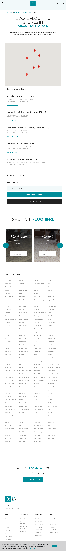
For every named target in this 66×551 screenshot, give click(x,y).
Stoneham (8, 412)
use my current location (34, 195)
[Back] (6, 245)
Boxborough (9, 296)
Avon (21, 287)
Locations (17, 12)
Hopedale (22, 335)
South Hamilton (53, 406)
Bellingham (23, 290)
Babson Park (52, 287)
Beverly (7, 293)
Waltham (22, 422)
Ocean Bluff (23, 387)
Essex (50, 319)
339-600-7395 (11, 148)
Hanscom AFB (38, 329)
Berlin (50, 290)
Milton (21, 361)
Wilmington (23, 438)
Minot (50, 361)
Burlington (8, 303)
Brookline (22, 300)
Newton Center (39, 367)
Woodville (22, 441)
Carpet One (8, 12)
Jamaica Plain (52, 338)
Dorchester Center (40, 312)
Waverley (51, 422)
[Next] (60, 245)
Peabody (37, 387)
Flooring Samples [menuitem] (22, 522)
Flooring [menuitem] (7, 519)
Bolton (36, 293)
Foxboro (36, 322)
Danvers (36, 309)
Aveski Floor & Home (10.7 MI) (20, 96)
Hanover (22, 329)
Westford (51, 432)
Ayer (35, 287)
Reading (22, 393)
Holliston (8, 335)
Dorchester (23, 312)
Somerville (8, 406)
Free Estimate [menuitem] (9, 536)
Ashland (50, 283)
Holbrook (51, 332)
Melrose (50, 354)
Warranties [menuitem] (38, 532)
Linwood (51, 341)
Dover (50, 312)
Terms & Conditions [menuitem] (53, 528)
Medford (22, 354)
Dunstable (22, 316)
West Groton (23, 428)
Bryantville (51, 300)
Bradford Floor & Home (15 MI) (21, 143)
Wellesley (22, 425)
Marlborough (52, 348)
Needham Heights (54, 364)
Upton (7, 419)
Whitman (8, 438)
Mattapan (37, 351)
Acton (36, 280)
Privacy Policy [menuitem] (54, 532)
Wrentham (37, 441)
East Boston (52, 316)
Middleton (37, 358)
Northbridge (23, 383)
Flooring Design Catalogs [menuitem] (24, 527)
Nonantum (51, 370)
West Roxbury (24, 432)
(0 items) (63, 3)
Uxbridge (22, 419)
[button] (57, 3)
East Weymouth (39, 319)
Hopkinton (37, 335)
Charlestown (9, 306)
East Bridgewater (10, 319)
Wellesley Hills (38, 425)
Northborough (9, 383)
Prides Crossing (39, 390)
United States (9, 508)
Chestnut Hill (52, 306)
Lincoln (36, 341)
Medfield (8, 354)
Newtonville (37, 370)
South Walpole (10, 409)
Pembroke (51, 387)
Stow (35, 412)
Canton (36, 303)
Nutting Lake (9, 387)
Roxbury (50, 396)
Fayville (21, 322)
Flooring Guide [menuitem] (39, 524)
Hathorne (22, 332)
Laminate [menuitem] (7, 530)
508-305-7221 (11, 101)
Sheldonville (23, 403)
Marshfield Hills (24, 351)
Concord (22, 309)
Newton (22, 367)
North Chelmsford (54, 374)
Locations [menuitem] (53, 521)
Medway (36, 354)
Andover (8, 283)
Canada (17, 508)
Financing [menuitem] (8, 539)
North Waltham (39, 380)
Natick (21, 364)
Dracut (7, 316)
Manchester (23, 348)
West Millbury (52, 428)
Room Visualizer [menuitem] (24, 519)
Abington (8, 280)
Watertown (37, 422)
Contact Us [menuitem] (53, 524)
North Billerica (38, 374)
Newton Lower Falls (11, 370)
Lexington (22, 341)
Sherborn (37, 403)
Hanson (50, 329)
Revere (50, 393)
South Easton (38, 406)
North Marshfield (24, 377)
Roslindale (22, 396)
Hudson (50, 335)
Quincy (50, 390)
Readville (37, 393)
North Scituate (9, 380)
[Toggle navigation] (2, 3)
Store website (22, 101)
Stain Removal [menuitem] (39, 519)
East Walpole (23, 319)
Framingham (52, 322)
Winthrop (51, 438)
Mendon (7, 358)
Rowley (36, 396)
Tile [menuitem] (6, 533)
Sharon (7, 403)
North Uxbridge (24, 380)
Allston (50, 280)
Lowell (21, 345)
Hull (6, 338)
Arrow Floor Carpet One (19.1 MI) (22, 159)
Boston (50, 293)
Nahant (7, 364)
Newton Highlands (54, 367)
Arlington (22, 283)
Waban (36, 419)
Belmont (36, 290)
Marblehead (38, 348)
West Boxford (9, 428)
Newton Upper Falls (25, 370)
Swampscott (9, 416)
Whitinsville (51, 435)
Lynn (35, 345)
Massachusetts (27, 12)
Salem (21, 399)
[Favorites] (60, 3)
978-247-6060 (11, 164)
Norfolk (7, 374)
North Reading (53, 377)
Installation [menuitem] (38, 535)
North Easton (9, 377)
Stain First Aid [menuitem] (39, 521)
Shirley (50, 403)
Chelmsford (23, 306)
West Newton (9, 432)
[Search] (59, 188)
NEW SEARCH (54, 89)
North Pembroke (39, 377)
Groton (50, 325)
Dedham (51, 309)
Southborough (38, 409)
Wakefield (51, 419)
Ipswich (36, 338)
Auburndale (9, 287)
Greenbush (37, 325)
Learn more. (32, 548)
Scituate (50, 399)
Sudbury (50, 412)
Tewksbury (22, 416)
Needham (37, 364)
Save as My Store (12, 105)
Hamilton (8, 329)
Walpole (7, 422)
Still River (51, 409)
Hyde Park (22, 338)
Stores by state (33, 201)
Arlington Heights (39, 283)
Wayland (8, 425)
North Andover (24, 374)
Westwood (23, 435)
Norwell (36, 383)
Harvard (7, 332)
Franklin (7, 325)
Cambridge (23, 303)
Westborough (38, 432)
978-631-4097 (11, 133)
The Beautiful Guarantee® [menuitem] (39, 528)
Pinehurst (22, 390)
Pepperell (8, 390)
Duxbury (36, 316)
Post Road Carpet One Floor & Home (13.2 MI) (28, 128)
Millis (6, 361)
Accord (21, 280)
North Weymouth (53, 380)
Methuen (22, 358)
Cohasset (8, 309)
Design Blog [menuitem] (23, 531)
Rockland (8, 396)
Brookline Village (39, 300)
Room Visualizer (31, 479)
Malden (7, 348)
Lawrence (8, 341)
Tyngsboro (51, 416)
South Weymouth (25, 409)
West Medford (38, 428)
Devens (7, 312)
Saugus (36, 399)
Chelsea (36, 306)
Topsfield (37, 416)
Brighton (51, 296)
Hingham (37, 332)
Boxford (22, 296)
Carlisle (50, 303)
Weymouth (37, 435)
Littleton (8, 345)
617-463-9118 (10, 117)
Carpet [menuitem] (7, 527)
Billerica (21, 293)
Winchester (37, 438)
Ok (54, 546)
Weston (7, 435)
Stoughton (22, 412)
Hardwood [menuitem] (8, 524)
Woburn (7, 441)
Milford (50, 358)
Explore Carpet (46, 253)
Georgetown (23, 325)
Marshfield (8, 351)
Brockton (8, 300)
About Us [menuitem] (52, 519)
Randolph (8, 393)
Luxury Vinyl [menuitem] (8, 521)
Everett (7, 322)
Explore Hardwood (17, 253)
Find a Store (33, 8)
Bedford (7, 290)
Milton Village (38, 361)
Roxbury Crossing (11, 399)
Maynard (51, 351)
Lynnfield (51, 345)
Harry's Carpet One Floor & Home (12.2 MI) (26, 112)
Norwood (51, 383)
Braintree (37, 296)
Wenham (51, 425)
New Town (8, 367)
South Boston (23, 406)
